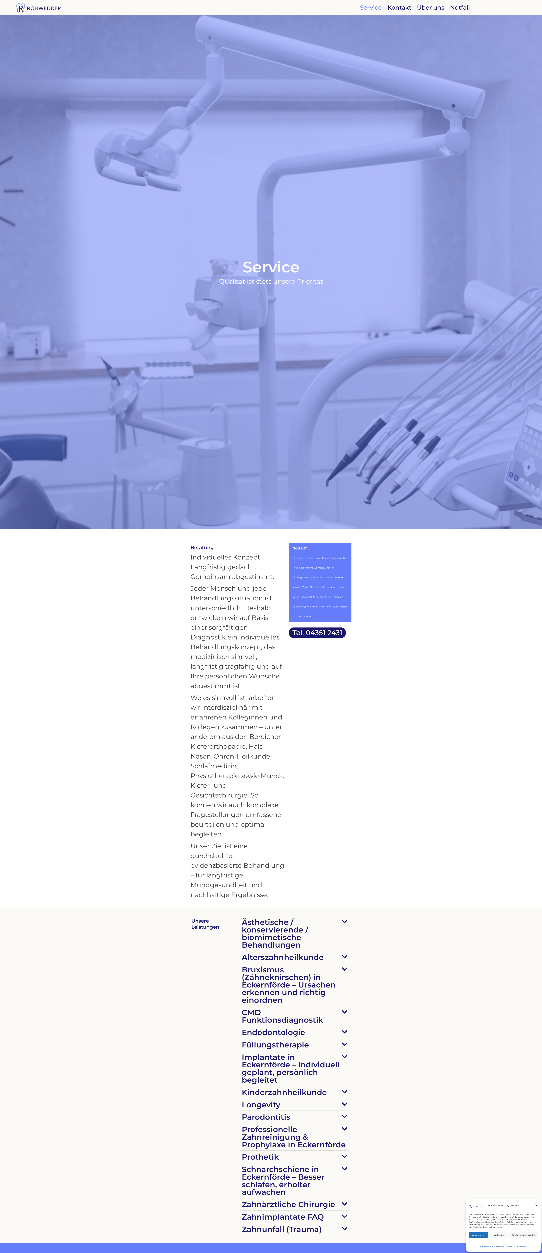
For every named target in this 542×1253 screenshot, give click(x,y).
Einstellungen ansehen (524, 1235)
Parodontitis (266, 1117)
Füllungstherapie (275, 1044)
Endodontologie (273, 1032)
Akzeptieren (478, 1235)
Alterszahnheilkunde (283, 957)
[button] (536, 1205)
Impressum (522, 1246)
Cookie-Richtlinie (487, 1246)
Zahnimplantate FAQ (283, 1216)
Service (371, 7)
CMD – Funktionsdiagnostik (282, 1016)
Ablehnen (499, 1235)
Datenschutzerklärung (505, 1246)
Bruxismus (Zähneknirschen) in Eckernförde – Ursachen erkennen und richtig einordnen (289, 985)
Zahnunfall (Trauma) (282, 1229)
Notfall (460, 7)
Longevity (261, 1104)
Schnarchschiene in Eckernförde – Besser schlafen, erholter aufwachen (283, 1181)
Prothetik (260, 1156)
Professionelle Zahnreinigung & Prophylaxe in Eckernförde (294, 1137)
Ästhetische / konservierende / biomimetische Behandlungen (275, 933)
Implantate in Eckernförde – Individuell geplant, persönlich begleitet (291, 1068)
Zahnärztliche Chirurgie (288, 1204)
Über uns (430, 7)
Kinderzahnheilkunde (284, 1092)
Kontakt (399, 7)
